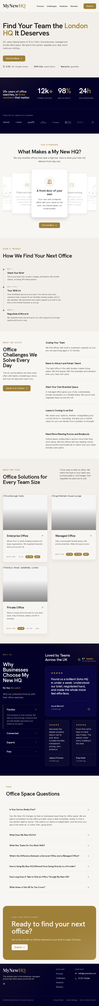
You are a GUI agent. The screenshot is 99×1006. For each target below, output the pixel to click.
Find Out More (48, 225)
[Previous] (6, 193)
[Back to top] (14, 6)
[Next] (93, 193)
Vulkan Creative (90, 1000)
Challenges (52, 6)
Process (40, 6)
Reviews (74, 6)
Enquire (90, 6)
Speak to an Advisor (15, 388)
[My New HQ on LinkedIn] (4, 984)
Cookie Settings (71, 1000)
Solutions (64, 6)
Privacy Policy (58, 1000)
